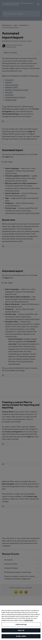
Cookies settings (21, 624)
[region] (21, 622)
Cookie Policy (28, 620)
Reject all (21, 630)
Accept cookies (21, 636)
